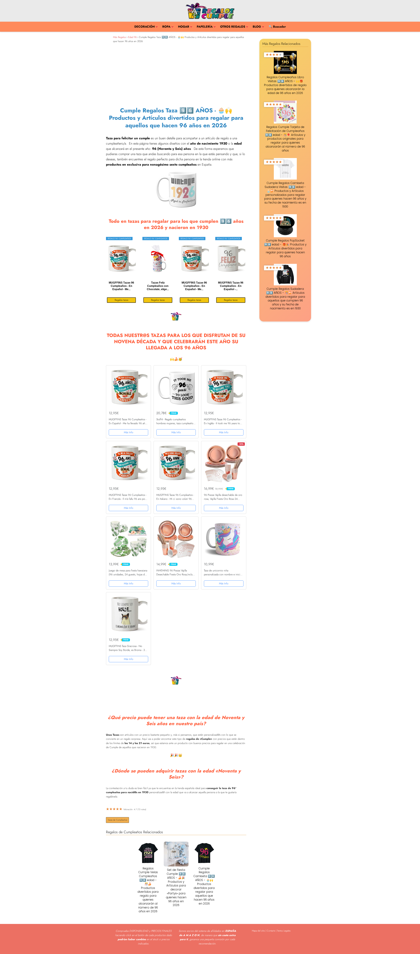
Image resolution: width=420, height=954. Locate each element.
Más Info (128, 432)
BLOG (257, 26)
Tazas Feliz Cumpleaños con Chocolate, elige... (158, 286)
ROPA (166, 26)
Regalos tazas (121, 300)
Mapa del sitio (258, 930)
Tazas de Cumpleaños (117, 819)
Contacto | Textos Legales (279, 930)
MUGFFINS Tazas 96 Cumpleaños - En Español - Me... (121, 286)
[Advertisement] (176, 74)
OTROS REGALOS (232, 26)
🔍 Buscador (277, 26)
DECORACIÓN (144, 26)
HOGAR (183, 26)
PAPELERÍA (205, 26)
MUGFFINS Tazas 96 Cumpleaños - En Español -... (230, 286)
